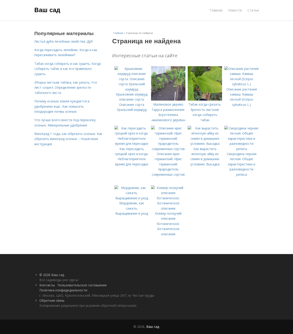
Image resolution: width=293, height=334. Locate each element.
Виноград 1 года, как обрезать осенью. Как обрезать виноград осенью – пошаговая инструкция (68, 138)
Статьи (253, 10)
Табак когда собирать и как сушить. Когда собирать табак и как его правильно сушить (67, 68)
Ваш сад (47, 9)
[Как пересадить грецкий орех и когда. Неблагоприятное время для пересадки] (131, 143)
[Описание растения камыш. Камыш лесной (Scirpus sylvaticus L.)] (241, 84)
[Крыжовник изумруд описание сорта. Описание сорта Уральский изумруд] (131, 89)
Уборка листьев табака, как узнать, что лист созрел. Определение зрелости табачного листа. (65, 87)
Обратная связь (52, 300)
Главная (216, 10)
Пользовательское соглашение (82, 285)
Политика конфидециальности (63, 290)
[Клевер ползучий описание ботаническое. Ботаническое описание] (168, 208)
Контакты (47, 285)
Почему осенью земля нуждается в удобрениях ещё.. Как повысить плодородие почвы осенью (62, 106)
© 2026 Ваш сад (51, 275)
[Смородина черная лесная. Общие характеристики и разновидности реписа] (241, 149)
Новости (235, 10)
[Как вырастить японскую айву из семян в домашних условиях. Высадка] (205, 143)
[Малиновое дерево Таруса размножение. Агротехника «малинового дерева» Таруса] (168, 99)
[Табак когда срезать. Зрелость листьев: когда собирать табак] (205, 99)
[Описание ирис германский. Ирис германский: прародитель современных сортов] (168, 149)
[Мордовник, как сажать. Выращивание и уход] (131, 198)
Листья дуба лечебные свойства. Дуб (63, 41)
